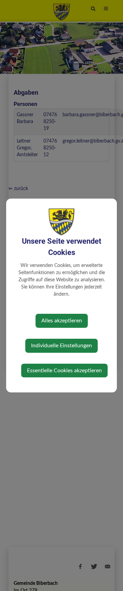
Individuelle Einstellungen (61, 345)
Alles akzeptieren (61, 320)
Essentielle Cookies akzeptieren (64, 370)
